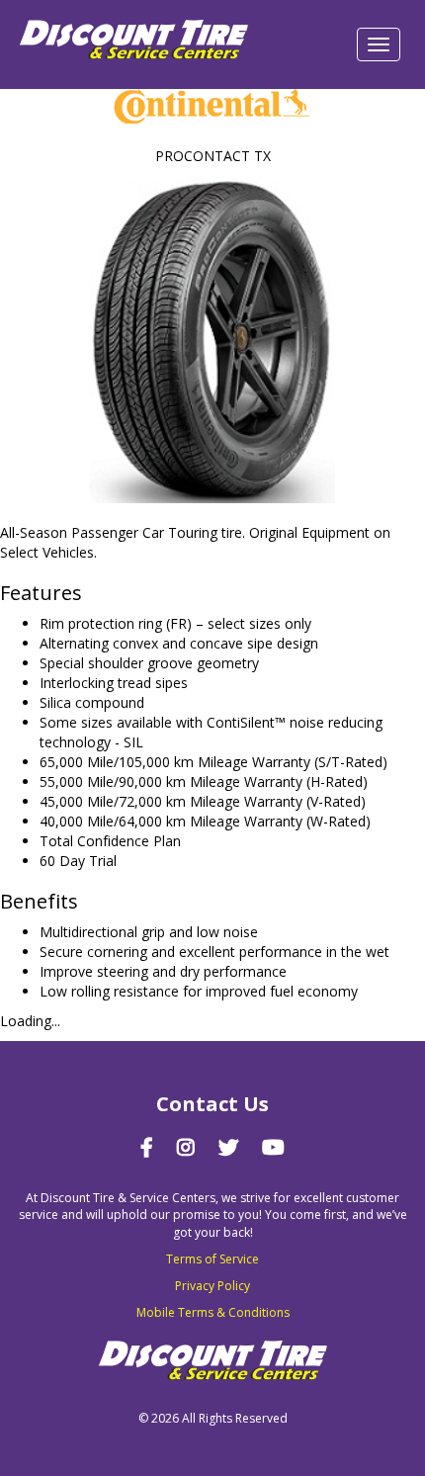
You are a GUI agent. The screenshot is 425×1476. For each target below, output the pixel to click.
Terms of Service (212, 1259)
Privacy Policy (212, 1285)
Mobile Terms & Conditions (213, 1312)
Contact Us (212, 1103)
